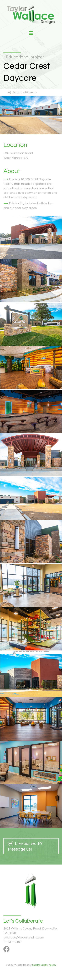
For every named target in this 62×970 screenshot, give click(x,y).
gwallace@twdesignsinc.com (23, 937)
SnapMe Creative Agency (44, 965)
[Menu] (31, 33)
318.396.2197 (12, 942)
